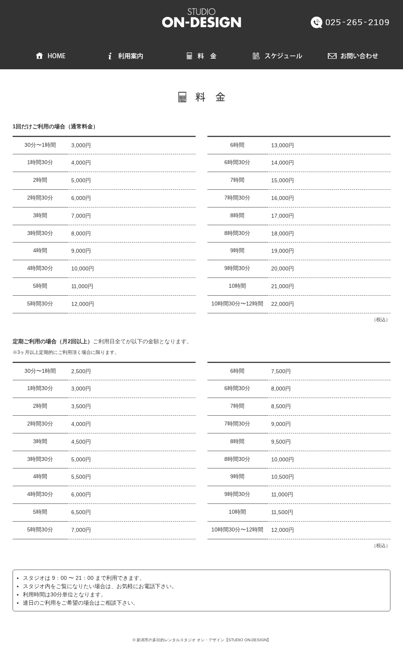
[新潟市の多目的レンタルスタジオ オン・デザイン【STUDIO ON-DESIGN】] (201, 15)
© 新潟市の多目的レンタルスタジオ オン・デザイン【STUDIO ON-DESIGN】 (202, 640)
